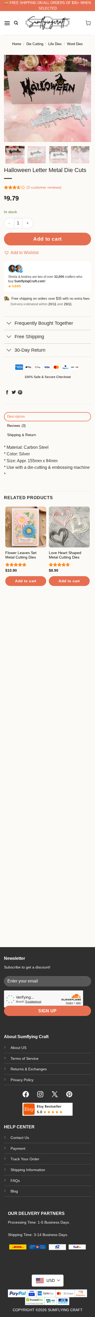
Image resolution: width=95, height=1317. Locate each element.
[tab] (47, 416)
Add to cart (47, 239)
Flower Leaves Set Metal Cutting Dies (20, 555)
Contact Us (20, 1137)
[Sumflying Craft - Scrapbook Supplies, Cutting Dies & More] (47, 23)
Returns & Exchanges (29, 1069)
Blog (14, 1191)
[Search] (16, 23)
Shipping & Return (21, 435)
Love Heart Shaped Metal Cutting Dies (65, 555)
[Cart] (88, 22)
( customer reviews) (43, 187)
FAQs (15, 1180)
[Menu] (7, 23)
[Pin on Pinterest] (20, 392)
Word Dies (75, 44)
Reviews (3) (16, 426)
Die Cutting (34, 44)
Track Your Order (25, 1159)
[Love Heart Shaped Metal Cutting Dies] (69, 527)
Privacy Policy (22, 1080)
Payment (18, 1148)
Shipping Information (28, 1170)
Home (16, 44)
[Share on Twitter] (14, 392)
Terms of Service (25, 1058)
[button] (21, 252)
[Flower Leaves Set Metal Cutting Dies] (25, 527)
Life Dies (55, 44)
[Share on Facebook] (7, 392)
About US (18, 1048)
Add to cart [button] (25, 581)
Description (16, 416)
